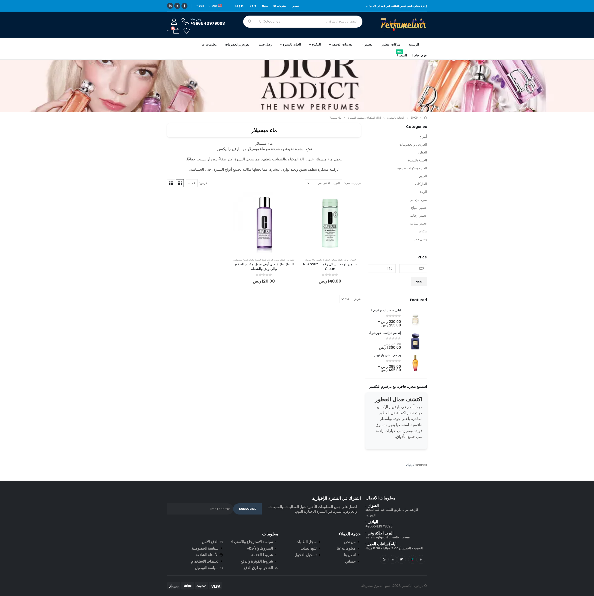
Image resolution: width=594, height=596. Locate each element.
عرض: (203, 183)
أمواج (423, 136)
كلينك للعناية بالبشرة (333, 259)
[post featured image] (415, 318)
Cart (252, 6)
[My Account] (174, 22)
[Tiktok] (412, 559)
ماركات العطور (391, 44)
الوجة (423, 191)
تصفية (419, 281)
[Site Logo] (404, 24)
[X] (177, 6)
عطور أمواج (419, 207)
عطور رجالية (418, 215)
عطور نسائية (418, 223)
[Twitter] (401, 559)
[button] (180, 183)
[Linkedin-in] (392, 559)
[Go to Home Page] (425, 118)
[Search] (249, 21)
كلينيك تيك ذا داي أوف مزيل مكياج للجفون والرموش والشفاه (263, 266)
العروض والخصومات (237, 44)
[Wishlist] (186, 31)
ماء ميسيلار (309, 259)
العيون (423, 176)
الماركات (421, 184)
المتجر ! (402, 55)
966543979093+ (379, 526)
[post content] (330, 222)
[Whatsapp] (384, 559)
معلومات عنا (279, 6)
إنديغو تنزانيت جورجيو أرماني (381, 332)
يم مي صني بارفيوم (387, 355)
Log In (239, 6)
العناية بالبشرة (417, 160)
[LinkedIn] (170, 6)
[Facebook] (184, 6)
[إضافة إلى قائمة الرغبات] (353, 198)
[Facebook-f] (421, 559)
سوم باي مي (418, 199)
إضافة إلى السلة (326, 248)
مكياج (423, 231)
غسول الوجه (350, 259)
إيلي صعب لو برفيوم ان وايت (381, 310)
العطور (422, 152)
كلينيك (319, 259)
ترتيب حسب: (352, 183)
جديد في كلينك (288, 259)
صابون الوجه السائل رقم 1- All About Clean (330, 266)
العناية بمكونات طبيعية (412, 168)
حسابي (295, 6)
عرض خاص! (419, 55)
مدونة (265, 6)
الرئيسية (413, 44)
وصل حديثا (265, 44)
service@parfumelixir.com (387, 537)
